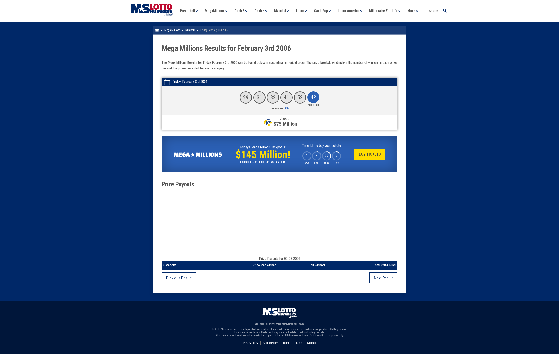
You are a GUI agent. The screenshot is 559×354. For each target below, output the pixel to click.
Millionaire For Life (383, 11)
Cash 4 (259, 11)
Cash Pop (321, 11)
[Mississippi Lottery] (157, 30)
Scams (298, 342)
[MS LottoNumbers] (152, 2)
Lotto (300, 11)
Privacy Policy (250, 342)
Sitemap (311, 342)
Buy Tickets (370, 154)
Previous (179, 277)
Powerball (187, 11)
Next (383, 277)
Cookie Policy (270, 342)
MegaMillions (215, 11)
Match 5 (280, 11)
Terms (286, 342)
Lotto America (348, 11)
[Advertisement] (279, 223)
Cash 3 (240, 11)
